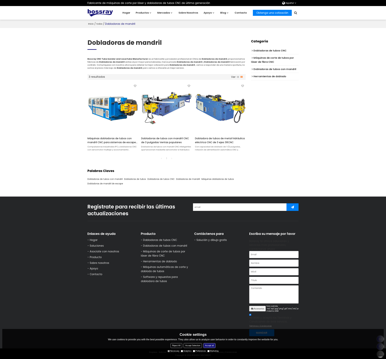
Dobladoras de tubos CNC (161, 179)
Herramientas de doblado (160, 261)
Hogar (126, 12)
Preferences (200, 351)
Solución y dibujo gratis (211, 240)
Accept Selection (192, 345)
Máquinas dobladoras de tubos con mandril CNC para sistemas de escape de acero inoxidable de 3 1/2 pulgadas (111, 141)
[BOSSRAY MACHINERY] (100, 13)
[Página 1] (161, 158)
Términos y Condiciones (260, 326)
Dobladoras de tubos (135, 179)
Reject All (176, 345)
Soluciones (97, 246)
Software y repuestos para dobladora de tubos (159, 279)
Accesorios (259, 308)
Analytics (187, 351)
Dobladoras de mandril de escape (105, 183)
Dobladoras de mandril (188, 179)
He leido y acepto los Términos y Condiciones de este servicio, (270, 321)
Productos (142, 12)
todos (99, 23)
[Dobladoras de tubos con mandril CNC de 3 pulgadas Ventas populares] (166, 108)
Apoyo (208, 12)
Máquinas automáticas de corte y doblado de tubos (164, 269)
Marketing (214, 351)
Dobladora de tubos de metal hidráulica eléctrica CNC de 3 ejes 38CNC (220, 140)
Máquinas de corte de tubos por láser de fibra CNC (163, 253)
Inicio (91, 23)
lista (238, 76)
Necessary (174, 351)
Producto (96, 257)
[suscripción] (292, 207)
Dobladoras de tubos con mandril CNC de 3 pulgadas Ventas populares (165, 140)
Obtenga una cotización (272, 13)
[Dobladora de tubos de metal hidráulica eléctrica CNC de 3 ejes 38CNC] (220, 108)
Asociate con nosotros (104, 251)
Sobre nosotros (188, 12)
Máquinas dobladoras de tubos (217, 179)
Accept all (209, 345)
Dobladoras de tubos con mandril (105, 179)
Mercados (163, 12)
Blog (223, 12)
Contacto (241, 12)
